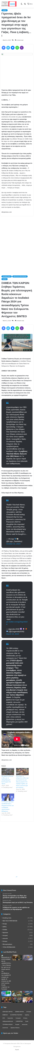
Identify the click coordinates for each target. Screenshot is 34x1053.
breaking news (7, 918)
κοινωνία (5, 938)
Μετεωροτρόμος (7, 944)
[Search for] (25, 4)
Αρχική (17, 1049)
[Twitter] (8, 48)
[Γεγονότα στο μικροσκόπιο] (9, 4)
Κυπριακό (18, 1018)
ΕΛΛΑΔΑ (28, 1011)
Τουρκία (17, 1024)
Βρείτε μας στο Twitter (10, 1033)
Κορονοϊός (10, 1018)
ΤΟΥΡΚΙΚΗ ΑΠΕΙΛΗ (7, 1024)
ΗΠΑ (3, 1018)
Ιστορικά (5, 935)
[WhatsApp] (17, 48)
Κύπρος (5, 941)
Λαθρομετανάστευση (7, 1021)
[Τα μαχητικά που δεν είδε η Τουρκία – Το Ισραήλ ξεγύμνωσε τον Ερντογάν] (6, 1000)
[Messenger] (13, 48)
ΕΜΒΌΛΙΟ (5, 1015)
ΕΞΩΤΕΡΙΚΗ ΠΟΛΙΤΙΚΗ (16, 1015)
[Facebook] (3, 48)
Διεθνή (4, 10)
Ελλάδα (5, 929)
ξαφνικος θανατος (15, 1027)
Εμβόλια (27, 1015)
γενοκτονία (24, 1024)
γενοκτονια (5, 1027)
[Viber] (22, 48)
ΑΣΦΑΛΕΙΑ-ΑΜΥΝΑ (7, 1011)
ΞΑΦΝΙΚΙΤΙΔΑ (19, 1021)
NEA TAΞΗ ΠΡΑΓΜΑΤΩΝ (10, 921)
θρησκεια (5, 932)
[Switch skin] (22, 4)
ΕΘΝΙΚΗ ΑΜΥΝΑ (19, 1011)
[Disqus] (17, 243)
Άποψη (5, 923)
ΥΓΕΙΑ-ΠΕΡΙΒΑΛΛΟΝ (9, 947)
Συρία (26, 1021)
